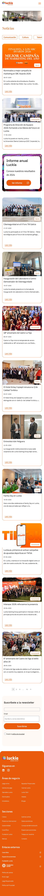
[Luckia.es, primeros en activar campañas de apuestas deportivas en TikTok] (22, 535)
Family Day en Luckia (13, 495)
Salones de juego (7, 788)
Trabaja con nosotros (27, 834)
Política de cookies (7, 872)
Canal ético (5, 852)
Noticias (4, 839)
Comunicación (10, 37)
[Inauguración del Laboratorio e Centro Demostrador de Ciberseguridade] (22, 264)
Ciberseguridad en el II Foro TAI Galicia (20, 224)
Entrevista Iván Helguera (14, 441)
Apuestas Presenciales (28, 783)
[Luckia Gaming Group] (7, 3)
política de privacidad (18, 734)
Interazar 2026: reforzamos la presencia (21, 604)
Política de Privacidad (8, 885)
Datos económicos (27, 821)
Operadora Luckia (7, 792)
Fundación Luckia (7, 834)
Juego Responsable (7, 881)
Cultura (25, 37)
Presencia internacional (9, 821)
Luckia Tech (24, 792)
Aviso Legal (5, 877)
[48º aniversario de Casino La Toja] (22, 318)
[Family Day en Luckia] (22, 481)
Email (6, 714)
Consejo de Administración (29, 825)
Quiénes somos (26, 817)
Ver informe (17, 182)
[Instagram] (8, 770)
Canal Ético (5, 830)
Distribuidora (6, 797)
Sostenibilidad (6, 825)
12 (27, 689)
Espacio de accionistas (9, 857)
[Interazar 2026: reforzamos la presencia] (22, 589)
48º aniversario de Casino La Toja (18, 332)
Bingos (23, 801)
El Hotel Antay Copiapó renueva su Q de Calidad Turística (21, 389)
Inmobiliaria (5, 801)
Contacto (24, 839)
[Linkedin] (3, 770)
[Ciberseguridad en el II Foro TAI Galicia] (22, 210)
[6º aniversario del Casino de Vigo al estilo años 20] (22, 644)
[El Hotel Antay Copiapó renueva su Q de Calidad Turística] (22, 372)
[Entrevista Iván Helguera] (22, 427)
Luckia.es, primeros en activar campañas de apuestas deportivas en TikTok (21, 551)
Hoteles (23, 797)
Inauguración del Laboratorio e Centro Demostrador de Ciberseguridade (20, 280)
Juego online (5, 783)
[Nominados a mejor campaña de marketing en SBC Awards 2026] (22, 56)
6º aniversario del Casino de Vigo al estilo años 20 (21, 660)
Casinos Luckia (25, 788)
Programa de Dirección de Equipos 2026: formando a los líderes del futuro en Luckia (22, 128)
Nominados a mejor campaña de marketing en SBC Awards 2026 (17, 72)
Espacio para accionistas (28, 830)
